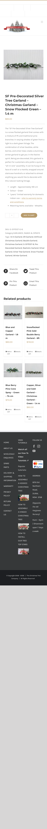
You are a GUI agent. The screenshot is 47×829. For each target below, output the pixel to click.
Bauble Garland (30, 240)
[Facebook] (34, 446)
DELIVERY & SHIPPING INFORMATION (10, 477)
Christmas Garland (13, 244)
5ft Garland (28, 237)
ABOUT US (8, 448)
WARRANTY (8, 486)
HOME (6, 442)
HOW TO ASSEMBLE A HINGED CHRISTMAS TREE (23, 512)
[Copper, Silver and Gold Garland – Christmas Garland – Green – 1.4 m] (34, 370)
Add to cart (29, 215)
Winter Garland (20, 255)
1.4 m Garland (16, 237)
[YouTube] (34, 450)
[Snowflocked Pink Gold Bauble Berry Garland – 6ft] (34, 312)
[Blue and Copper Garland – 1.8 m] (13, 312)
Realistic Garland (31, 248)
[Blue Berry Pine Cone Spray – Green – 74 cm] (13, 370)
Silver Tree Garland (21, 252)
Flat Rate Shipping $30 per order (29, 2)
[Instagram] (38, 446)
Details (18, 351)
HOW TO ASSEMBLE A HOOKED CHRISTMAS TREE (23, 483)
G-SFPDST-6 (28, 244)
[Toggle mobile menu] (42, 22)
